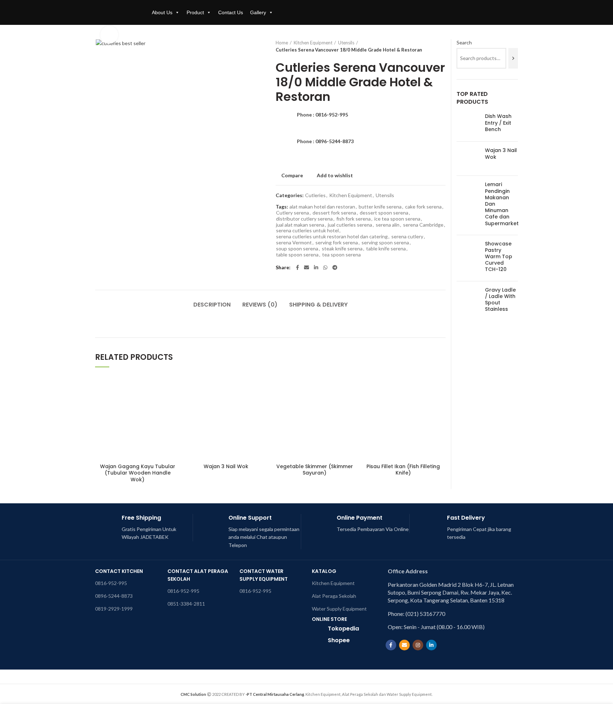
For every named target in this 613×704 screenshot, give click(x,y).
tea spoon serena (341, 255)
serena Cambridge (423, 225)
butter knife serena (380, 207)
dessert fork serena (334, 213)
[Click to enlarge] (109, 35)
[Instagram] (418, 645)
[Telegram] (335, 267)
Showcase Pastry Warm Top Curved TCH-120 (498, 256)
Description (212, 304)
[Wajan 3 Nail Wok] (468, 158)
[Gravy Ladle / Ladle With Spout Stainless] (468, 301)
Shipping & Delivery (318, 304)
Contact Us (230, 12)
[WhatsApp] (325, 267)
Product (195, 12)
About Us (162, 12)
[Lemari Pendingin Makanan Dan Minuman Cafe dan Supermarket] (468, 205)
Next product (442, 46)
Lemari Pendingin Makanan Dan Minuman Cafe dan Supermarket (502, 203)
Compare (292, 175)
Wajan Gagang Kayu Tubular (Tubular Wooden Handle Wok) (137, 473)
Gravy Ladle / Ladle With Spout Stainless (500, 300)
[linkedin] (316, 267)
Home (282, 42)
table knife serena (386, 248)
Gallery (258, 12)
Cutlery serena (292, 213)
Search (464, 42)
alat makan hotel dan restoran (322, 207)
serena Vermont (294, 242)
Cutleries (315, 195)
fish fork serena (353, 219)
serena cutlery (407, 236)
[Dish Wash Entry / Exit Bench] (468, 124)
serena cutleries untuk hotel (307, 230)
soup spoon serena (297, 248)
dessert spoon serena (384, 213)
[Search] (513, 58)
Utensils (346, 42)
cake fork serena (423, 207)
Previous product (427, 46)
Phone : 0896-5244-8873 (325, 141)
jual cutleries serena (350, 225)
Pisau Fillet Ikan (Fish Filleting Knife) (403, 469)
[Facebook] (297, 267)
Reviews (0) (259, 304)
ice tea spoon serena (397, 219)
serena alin (387, 225)
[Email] (306, 267)
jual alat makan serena (300, 225)
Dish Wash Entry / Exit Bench (498, 122)
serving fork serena (336, 242)
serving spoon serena (385, 242)
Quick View (175, 402)
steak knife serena (342, 248)
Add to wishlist (335, 175)
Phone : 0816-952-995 (322, 115)
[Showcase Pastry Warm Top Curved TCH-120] (468, 258)
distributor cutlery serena (304, 219)
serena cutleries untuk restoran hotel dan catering (332, 236)
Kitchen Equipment (313, 42)
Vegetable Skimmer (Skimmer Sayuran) (314, 469)
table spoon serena (297, 255)
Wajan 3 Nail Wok (226, 466)
